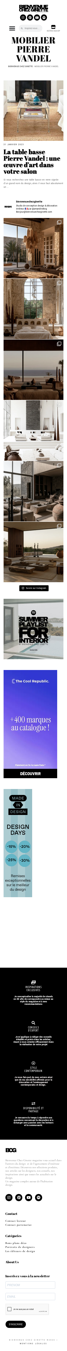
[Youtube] (37, 17)
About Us (12, 1262)
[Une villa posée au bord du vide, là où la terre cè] (33, 370)
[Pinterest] (30, 17)
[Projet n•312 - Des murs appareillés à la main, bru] (33, 491)
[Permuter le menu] (12, 28)
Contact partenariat (18, 1224)
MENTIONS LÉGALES (33, 1344)
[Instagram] (23, 17)
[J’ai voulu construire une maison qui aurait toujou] (33, 248)
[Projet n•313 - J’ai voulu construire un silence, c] (33, 430)
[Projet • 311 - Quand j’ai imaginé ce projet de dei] (33, 552)
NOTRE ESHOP (53, 31)
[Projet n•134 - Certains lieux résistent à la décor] (33, 309)
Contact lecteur (15, 1220)
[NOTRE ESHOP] (53, 27)
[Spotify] (44, 17)
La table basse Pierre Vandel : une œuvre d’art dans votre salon (32, 161)
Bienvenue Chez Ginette (20, 66)
